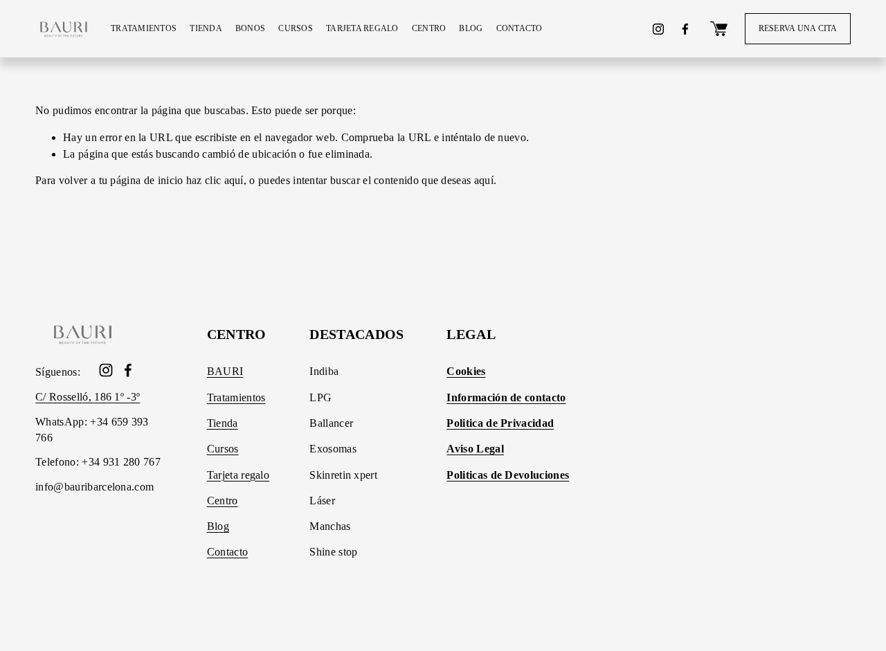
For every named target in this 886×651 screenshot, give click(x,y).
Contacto (227, 552)
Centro (222, 500)
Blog (218, 526)
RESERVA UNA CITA (798, 28)
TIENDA (206, 28)
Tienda (222, 423)
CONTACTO (519, 28)
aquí (484, 180)
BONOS (250, 28)
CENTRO (429, 28)
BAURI (225, 371)
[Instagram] (658, 29)
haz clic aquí (215, 180)
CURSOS (295, 28)
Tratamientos (236, 397)
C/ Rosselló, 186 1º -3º (87, 397)
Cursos (223, 449)
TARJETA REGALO (362, 28)
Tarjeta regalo (238, 475)
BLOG (470, 28)
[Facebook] (685, 29)
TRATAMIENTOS (144, 28)
